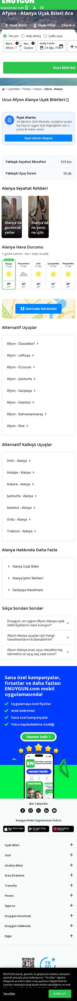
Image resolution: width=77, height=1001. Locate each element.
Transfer (11, 885)
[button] (38, 309)
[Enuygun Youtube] (54, 811)
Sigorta (10, 906)
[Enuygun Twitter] (38, 811)
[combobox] (11, 48)
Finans (9, 895)
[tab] (16, 25)
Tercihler (9, 993)
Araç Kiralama (14, 875)
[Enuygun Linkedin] (46, 811)
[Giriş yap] (34, 7)
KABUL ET (60, 993)
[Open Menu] (41, 7)
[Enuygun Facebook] (22, 811)
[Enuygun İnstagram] (30, 811)
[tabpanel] (38, 54)
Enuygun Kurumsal (18, 916)
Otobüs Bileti (14, 865)
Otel (8, 855)
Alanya (37, 89)
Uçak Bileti (14, 89)
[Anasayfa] (3, 89)
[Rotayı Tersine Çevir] (20, 47)
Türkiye (27, 89)
